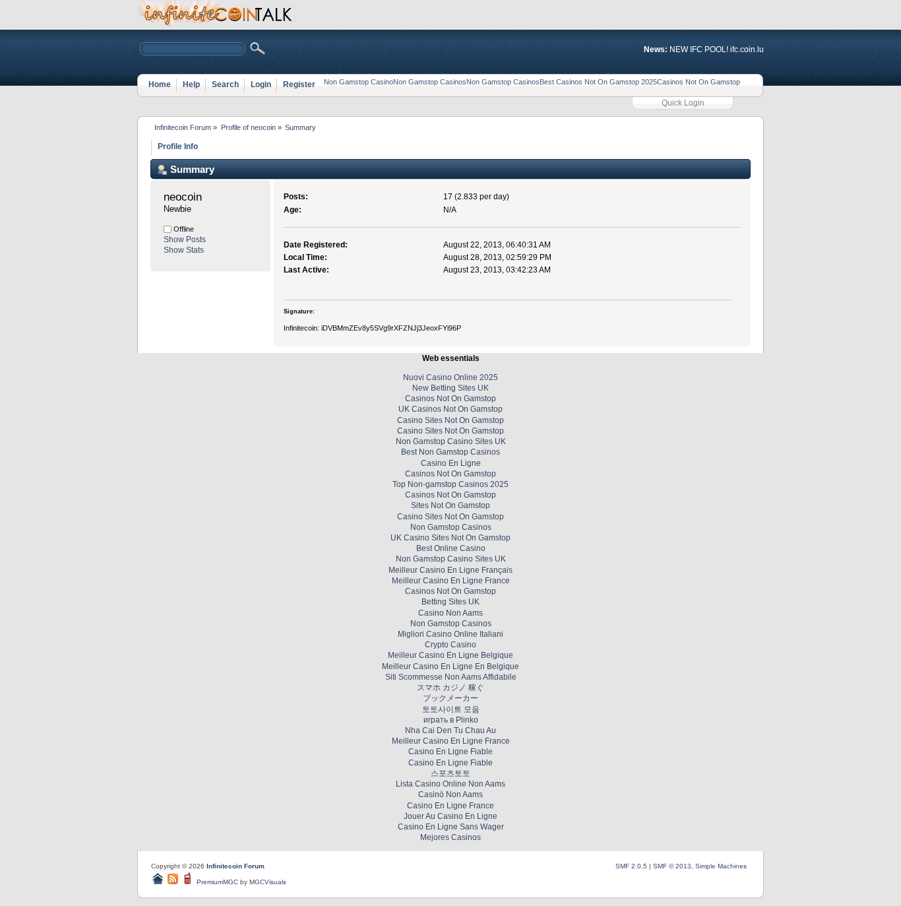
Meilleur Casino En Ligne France (451, 580)
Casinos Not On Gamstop (698, 82)
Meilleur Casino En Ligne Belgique (450, 655)
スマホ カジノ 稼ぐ (450, 687)
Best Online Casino (450, 548)
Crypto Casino (450, 644)
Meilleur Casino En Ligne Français (450, 570)
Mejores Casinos (450, 837)
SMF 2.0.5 (631, 866)
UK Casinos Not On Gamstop (450, 409)
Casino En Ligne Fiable (450, 751)
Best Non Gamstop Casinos (450, 452)
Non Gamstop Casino (358, 82)
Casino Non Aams (450, 613)
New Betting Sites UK (450, 388)
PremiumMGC (217, 882)
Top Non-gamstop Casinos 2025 (450, 484)
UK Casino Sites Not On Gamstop (450, 537)
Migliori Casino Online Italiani (450, 634)
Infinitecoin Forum (235, 866)
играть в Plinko (450, 720)
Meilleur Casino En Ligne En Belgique (450, 666)
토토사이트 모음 (451, 709)
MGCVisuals (267, 882)
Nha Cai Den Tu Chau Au (450, 730)
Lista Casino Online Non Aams (450, 784)
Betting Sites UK (450, 601)
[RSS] (173, 882)
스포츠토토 (450, 773)
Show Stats (184, 250)
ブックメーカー (450, 698)
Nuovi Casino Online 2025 (450, 377)
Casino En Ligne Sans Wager (451, 826)
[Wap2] (188, 882)
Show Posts (185, 239)
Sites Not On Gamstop (450, 505)
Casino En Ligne (451, 463)
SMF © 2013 (672, 866)
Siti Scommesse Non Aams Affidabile (450, 677)
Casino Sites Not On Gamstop (450, 420)
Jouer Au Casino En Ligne (450, 816)
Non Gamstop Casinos (429, 82)
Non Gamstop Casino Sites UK (451, 441)
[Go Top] (157, 882)
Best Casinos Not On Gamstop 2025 (598, 82)
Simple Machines (721, 866)
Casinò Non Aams (450, 794)
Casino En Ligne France (450, 805)
